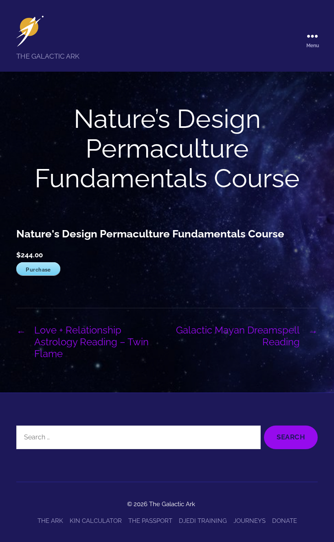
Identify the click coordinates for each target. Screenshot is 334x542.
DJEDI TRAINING (203, 520)
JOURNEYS (249, 520)
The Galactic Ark (172, 504)
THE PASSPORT (150, 520)
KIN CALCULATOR (96, 520)
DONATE (284, 520)
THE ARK (50, 520)
